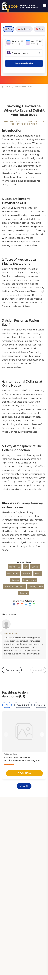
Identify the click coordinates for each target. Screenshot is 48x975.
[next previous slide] (6, 734)
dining (35, 567)
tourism (23, 593)
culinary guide (36, 586)
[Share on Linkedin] (30, 604)
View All (24, 786)
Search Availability (24, 63)
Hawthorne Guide (24, 87)
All (7, 705)
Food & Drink (23, 705)
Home (6, 87)
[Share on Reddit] (22, 604)
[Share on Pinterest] (18, 604)
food (37, 573)
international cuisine (14, 586)
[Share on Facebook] (14, 604)
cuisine (15, 580)
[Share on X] (26, 604)
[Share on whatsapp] (34, 604)
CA (25, 567)
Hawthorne (14, 567)
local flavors (29, 580)
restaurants (12, 573)
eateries (27, 573)
